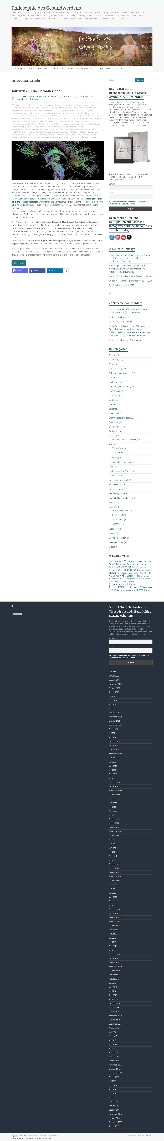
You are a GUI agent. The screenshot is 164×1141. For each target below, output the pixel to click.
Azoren (112, 377)
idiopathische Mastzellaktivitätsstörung (46, 119)
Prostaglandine (50, 132)
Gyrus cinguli (46, 116)
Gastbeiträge (115, 427)
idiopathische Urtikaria (67, 119)
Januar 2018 (114, 1008)
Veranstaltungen (116, 542)
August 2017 (114, 1028)
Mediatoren (74, 124)
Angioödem (87, 105)
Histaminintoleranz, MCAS (111, 68)
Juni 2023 (113, 766)
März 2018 (113, 999)
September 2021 (115, 840)
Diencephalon (16, 113)
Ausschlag (53, 108)
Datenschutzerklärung (145, 1136)
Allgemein (30, 96)
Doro (17, 96)
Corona (112, 400)
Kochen (135, 579)
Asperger (139, 561)
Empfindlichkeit (52, 113)
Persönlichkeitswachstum (120, 498)
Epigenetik (113, 409)
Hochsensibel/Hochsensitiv (121, 462)
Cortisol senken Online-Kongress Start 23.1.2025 (130, 281)
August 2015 (114, 1126)
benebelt (33, 110)
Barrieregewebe (16, 110)
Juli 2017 (112, 1032)
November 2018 (115, 967)
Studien (35, 135)
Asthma (28, 108)
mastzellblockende (57, 124)
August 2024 (114, 729)
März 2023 (113, 778)
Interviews (113, 467)
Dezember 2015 (115, 1110)
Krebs (140, 579)
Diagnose (91, 110)
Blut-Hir (39, 110)
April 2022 (113, 811)
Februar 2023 (114, 782)
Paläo (143, 587)
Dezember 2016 (115, 1061)
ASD (23, 108)
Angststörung (16, 108)
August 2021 (114, 844)
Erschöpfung (130, 569)
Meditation (119, 581)
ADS (37, 105)
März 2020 (113, 905)
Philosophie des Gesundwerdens (46, 8)
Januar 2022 (114, 823)
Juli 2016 (112, 1081)
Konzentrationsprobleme (20, 121)
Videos (112, 547)
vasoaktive (23, 137)
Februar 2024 (114, 741)
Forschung (72, 96)
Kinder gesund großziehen (120, 471)
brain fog (59, 110)
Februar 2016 (114, 1102)
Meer (125, 581)
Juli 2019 (112, 938)
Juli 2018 (112, 983)
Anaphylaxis (78, 105)
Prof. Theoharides (38, 132)
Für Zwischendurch (119, 511)
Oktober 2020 (114, 881)
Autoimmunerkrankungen (120, 373)
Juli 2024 (112, 733)
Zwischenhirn (66, 137)
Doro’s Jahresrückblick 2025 (121, 285)
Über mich (42, 68)
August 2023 (114, 758)
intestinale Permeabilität (87, 119)
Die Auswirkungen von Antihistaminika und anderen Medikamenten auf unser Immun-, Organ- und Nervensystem (130, 332)
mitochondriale (17, 127)
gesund (148, 570)
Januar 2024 (114, 745)
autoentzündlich (90, 108)
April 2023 (113, 774)
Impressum (132, 1136)
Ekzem (44, 113)
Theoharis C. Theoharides (55, 135)
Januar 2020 (114, 913)
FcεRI (92, 113)
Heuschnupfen (75, 116)
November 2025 (115, 684)
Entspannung (141, 567)
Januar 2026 (114, 676)
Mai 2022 (112, 807)
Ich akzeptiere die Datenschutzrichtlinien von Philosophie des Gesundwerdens (129, 203)
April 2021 (113, 856)
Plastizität (15, 132)
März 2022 (113, 815)
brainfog (65, 110)
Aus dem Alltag (115, 368)
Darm (64, 96)
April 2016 (113, 1094)
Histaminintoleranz (135, 575)
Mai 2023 (112, 770)
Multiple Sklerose (46, 127)
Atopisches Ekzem (42, 108)
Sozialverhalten (17, 135)
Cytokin (71, 110)
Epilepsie (86, 113)
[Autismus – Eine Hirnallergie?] (58, 142)
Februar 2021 (114, 864)
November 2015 (115, 1114)
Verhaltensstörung (34, 137)
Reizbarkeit (76, 132)
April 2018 (113, 995)
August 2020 (114, 889)
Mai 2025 (112, 705)
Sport (111, 533)
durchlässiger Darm (34, 113)
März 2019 (113, 950)
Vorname (112, 184)
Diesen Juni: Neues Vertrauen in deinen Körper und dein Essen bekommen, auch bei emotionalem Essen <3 (129, 258)
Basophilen (26, 110)
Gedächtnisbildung (29, 116)
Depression (83, 110)
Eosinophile (78, 113)
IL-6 (76, 119)
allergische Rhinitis (66, 105)
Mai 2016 (112, 1089)
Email (111, 193)
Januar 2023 (114, 786)
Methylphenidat (94, 124)
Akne (116, 561)
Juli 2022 (112, 799)
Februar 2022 (114, 819)
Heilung (123, 573)
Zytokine (74, 137)
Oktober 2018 (114, 971)
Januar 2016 (114, 1106)
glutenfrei (114, 572)
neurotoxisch (79, 129)
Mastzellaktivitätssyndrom (41, 124)
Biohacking (114, 391)
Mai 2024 (112, 737)
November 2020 (115, 876)
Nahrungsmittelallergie (60, 127)
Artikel (31, 68)
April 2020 (113, 901)
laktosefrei (146, 579)
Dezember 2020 (115, 872)
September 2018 (115, 975)
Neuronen (62, 129)
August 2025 (114, 692)
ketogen (130, 579)
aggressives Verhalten (47, 105)
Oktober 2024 (114, 721)
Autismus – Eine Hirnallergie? (36, 91)
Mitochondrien (27, 127)
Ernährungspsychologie (119, 418)
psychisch (68, 132)
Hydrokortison (16, 119)
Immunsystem (115, 579)
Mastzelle (67, 124)
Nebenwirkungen (36, 129)
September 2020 (115, 885)
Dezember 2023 (115, 750)
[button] (20, 270)
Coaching (113, 395)
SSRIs (24, 135)
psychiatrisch (60, 132)
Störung (29, 135)
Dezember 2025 (115, 680)
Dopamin (24, 113)
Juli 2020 (112, 893)
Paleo (136, 587)
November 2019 (115, 922)
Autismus (60, 108)
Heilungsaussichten (62, 116)
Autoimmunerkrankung (137, 564)
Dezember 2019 (115, 917)
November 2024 (115, 717)
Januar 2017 (114, 1057)
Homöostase (92, 116)
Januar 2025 (114, 713)
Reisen (112, 502)
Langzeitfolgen (33, 121)
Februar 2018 (114, 1003)
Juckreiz (124, 579)
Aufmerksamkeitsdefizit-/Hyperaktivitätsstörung (33, 199)
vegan (148, 590)
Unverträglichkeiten (33, 99)
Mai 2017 (112, 1040)
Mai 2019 (112, 942)
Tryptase (72, 135)
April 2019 (113, 946)
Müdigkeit (36, 127)
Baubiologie (114, 382)
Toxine (67, 135)
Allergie (57, 105)
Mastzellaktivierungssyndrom (21, 124)
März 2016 (113, 1098)
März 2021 (113, 860)
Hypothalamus (27, 119)
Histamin (88, 96)
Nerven (45, 129)
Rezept (122, 590)
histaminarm (115, 576)
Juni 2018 (113, 987)
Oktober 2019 (114, 926)
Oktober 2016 (114, 1069)
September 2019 (115, 930)
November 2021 (115, 831)
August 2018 (114, 979)
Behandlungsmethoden (119, 386)
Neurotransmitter (90, 129)
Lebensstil (113, 475)
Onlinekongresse (116, 493)
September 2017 (115, 1024)
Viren (42, 137)
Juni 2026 (113, 672)
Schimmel (113, 529)
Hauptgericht (117, 515)
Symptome (42, 135)
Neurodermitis (18, 99)
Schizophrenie (93, 132)
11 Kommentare (90, 137)
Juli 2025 (112, 696)
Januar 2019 (114, 958)
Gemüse (141, 570)
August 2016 (114, 1077)
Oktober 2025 (114, 688)
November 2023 (115, 754)
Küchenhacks (117, 519)
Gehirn (81, 96)
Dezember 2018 (115, 962)
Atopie (33, 108)
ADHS (33, 105)
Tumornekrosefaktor (82, 135)
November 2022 (115, 790)
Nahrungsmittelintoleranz (122, 584)
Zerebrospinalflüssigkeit (53, 137)
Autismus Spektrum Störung (48, 96)
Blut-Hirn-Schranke (49, 110)
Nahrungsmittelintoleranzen (21, 129)
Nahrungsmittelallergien (76, 127)
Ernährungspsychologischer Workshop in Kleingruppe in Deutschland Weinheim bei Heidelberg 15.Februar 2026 (127, 268)
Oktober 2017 (114, 1020)
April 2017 (113, 1044)
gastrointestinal (17, 116)
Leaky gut (42, 121)
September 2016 (115, 1073)
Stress (141, 590)
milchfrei (130, 581)
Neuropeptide (70, 129)
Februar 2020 (114, 909)
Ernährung (113, 413)
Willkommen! (125, 317)
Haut (53, 116)
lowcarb (112, 581)
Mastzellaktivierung (86, 121)
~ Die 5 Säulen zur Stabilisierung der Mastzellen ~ (73, 68)
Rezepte (112, 507)
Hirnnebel (83, 116)
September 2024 (115, 725)
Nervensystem (115, 484)
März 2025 (113, 709)
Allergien (112, 355)
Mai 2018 (112, 991)
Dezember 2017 (115, 1012)
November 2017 (115, 1016)
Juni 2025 (113, 700)
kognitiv (98, 119)
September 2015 (115, 1122)
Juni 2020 (113, 897)
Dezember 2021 (115, 827)
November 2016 (115, 1065)
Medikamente (83, 124)
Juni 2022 (113, 803)
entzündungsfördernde (66, 113)
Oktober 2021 (114, 836)
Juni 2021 (113, 848)
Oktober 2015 (114, 1118)
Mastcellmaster (65, 121)
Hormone (100, 116)
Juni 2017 (113, 1036)
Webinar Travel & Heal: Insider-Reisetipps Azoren (130, 276)
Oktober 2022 (114, 795)
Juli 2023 (112, 762)
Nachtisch (115, 524)
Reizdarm (84, 132)
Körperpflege (117, 448)
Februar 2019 (114, 954)
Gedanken (113, 431)
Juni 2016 (113, 1085)
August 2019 (114, 934)
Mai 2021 (112, 852)
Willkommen (19, 68)
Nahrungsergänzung (118, 480)
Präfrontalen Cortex (25, 132)
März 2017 (113, 1048)
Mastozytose (75, 121)
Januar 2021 (114, 868)
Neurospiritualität (116, 489)
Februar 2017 (114, 1053)
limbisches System (52, 121)
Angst (93, 105)
